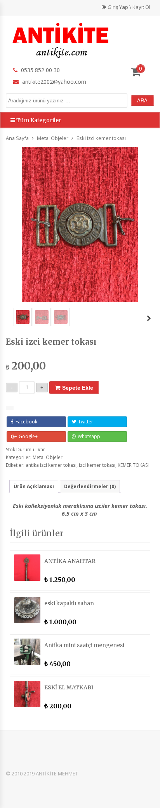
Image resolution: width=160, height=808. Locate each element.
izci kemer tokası (97, 465)
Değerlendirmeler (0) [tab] (90, 486)
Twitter (85, 421)
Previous (2, 319)
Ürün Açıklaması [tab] (34, 486)
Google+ (28, 436)
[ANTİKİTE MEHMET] (61, 39)
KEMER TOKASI (133, 465)
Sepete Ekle (77, 388)
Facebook (26, 421)
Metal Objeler (52, 138)
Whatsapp (89, 436)
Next (149, 319)
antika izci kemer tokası (51, 465)
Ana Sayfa (17, 138)
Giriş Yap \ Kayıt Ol (128, 6)
